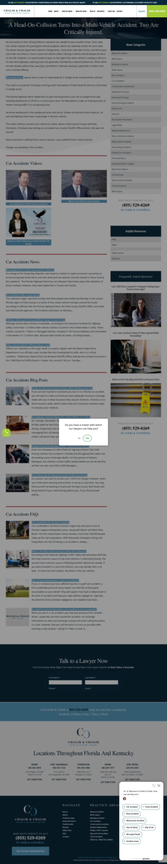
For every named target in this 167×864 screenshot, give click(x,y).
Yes (87, 438)
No (79, 438)
